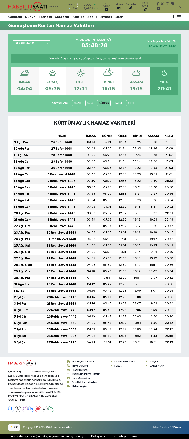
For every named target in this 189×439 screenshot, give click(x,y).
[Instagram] (25, 409)
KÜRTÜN (104, 102)
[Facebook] (11, 409)
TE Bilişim (175, 427)
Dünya (30, 17)
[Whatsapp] (51, 409)
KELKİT (78, 102)
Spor (119, 17)
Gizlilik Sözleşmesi (125, 361)
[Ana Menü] (178, 17)
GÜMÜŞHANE (60, 102)
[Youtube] (38, 409)
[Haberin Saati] (27, 6)
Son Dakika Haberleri (84, 382)
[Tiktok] (45, 409)
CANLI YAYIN (157, 365)
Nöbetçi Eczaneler (83, 361)
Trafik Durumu (80, 370)
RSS (15, 427)
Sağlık (92, 17)
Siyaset (106, 17)
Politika (78, 17)
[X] (18, 409)
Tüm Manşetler (81, 378)
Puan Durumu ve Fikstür (86, 374)
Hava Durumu (80, 365)
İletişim (154, 361)
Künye (118, 365)
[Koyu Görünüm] (174, 17)
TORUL (118, 102)
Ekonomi (45, 17)
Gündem (15, 17)
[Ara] (179, 6)
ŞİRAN (131, 102)
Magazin (62, 17)
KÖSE (90, 102)
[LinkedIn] (31, 409)
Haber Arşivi (79, 386)
